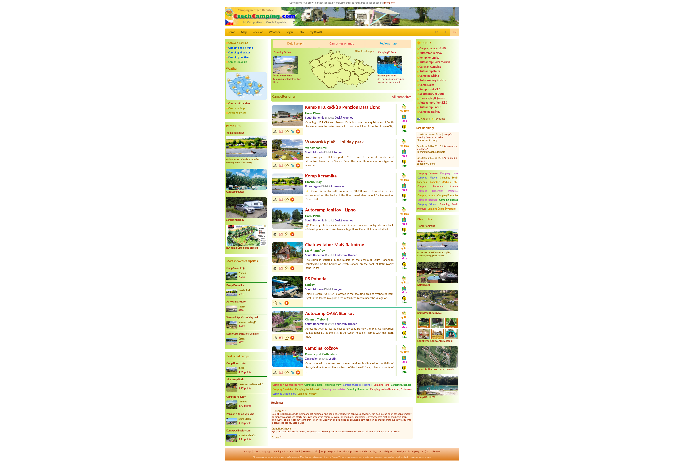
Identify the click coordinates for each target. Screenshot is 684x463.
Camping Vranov (427, 195)
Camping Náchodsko (333, 389)
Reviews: (277, 403)
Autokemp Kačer (235, 192)
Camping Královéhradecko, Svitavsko (391, 389)
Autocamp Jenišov (430, 53)
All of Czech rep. (363, 51)
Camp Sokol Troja (235, 268)
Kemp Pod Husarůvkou (429, 313)
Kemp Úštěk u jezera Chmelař (242, 334)
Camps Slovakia (237, 62)
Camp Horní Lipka (235, 363)
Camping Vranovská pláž (432, 48)
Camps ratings (236, 108)
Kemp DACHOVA (426, 397)
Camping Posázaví (307, 394)
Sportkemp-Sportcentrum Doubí (435, 341)
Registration (334, 451)
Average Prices (237, 113)
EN (455, 32)
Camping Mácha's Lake (444, 182)
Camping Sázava (427, 178)
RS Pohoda (315, 279)
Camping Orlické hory (284, 394)
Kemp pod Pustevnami (238, 431)
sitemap (347, 451)
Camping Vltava (427, 204)
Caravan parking (238, 43)
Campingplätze (280, 451)
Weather (274, 32)
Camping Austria (330, 457)
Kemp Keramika (235, 133)
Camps (248, 451)
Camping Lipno (449, 173)
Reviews (258, 32)
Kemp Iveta (423, 285)
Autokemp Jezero (236, 302)
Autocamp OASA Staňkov (330, 313)
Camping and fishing (240, 47)
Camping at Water (239, 52)
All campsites (401, 97)
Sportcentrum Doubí (432, 93)
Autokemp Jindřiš (430, 107)
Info (301, 32)
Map (244, 32)
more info (389, 3)
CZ (436, 32)
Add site (425, 119)
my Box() (316, 32)
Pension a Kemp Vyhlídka (240, 414)
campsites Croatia (423, 457)
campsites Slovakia (393, 457)
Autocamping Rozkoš (432, 80)
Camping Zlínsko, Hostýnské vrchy (322, 385)
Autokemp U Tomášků (433, 102)
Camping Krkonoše (447, 195)
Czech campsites (263, 457)
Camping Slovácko (283, 389)
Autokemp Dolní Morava (434, 62)
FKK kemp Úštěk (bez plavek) (242, 248)
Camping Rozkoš (448, 200)
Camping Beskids (427, 200)
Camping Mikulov (236, 397)
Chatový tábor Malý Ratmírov (334, 245)
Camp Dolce (426, 85)
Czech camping (262, 451)
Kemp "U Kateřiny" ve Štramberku (435, 131)
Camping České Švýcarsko (442, 209)
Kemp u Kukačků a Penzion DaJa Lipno (342, 107)
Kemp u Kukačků (429, 89)
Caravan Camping (430, 66)
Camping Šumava (427, 173)
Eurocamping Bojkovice (432, 98)
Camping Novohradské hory (288, 385)
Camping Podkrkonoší (307, 389)
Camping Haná (381, 385)
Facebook (295, 451)
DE (445, 32)
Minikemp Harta (235, 379)
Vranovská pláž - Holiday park (242, 317)
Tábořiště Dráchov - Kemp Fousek (435, 369)
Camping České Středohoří (357, 385)
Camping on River (239, 57)
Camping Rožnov (235, 220)
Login (289, 32)
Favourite (440, 119)
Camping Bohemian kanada (438, 186)
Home (231, 32)
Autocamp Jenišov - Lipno (330, 210)
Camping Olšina (429, 75)
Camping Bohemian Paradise (438, 191)
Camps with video (239, 103)
